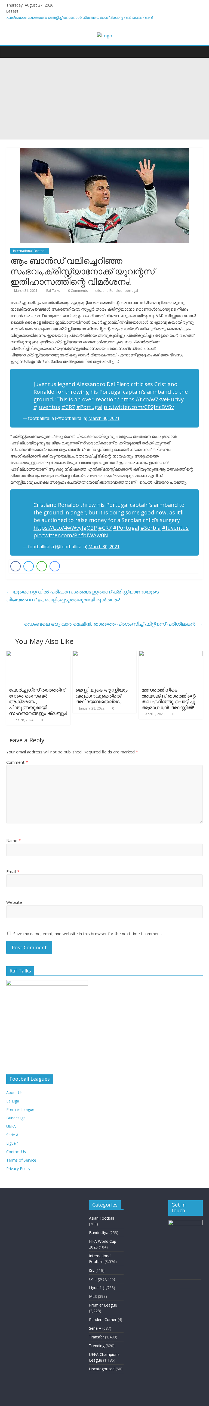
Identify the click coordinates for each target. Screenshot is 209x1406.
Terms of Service (21, 1160)
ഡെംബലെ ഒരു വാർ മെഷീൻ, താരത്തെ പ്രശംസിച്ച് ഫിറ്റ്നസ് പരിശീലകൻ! (113, 623)
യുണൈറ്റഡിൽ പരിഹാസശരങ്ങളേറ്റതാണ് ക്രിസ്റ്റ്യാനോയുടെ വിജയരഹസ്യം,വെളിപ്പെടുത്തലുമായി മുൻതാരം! (82, 595)
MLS (93, 1296)
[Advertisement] (104, 98)
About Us (14, 1092)
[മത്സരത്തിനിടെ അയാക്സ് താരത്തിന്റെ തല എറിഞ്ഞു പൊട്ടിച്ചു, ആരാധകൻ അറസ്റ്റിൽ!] (171, 654)
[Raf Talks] (11, 51)
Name (13, 840)
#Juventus (46, 407)
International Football (29, 251)
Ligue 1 (12, 1143)
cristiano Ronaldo (108, 290)
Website (14, 902)
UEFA (11, 1126)
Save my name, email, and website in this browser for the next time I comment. (87, 933)
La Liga (12, 1101)
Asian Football (101, 1218)
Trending (96, 1345)
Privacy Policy (18, 1168)
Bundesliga (16, 1117)
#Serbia (150, 527)
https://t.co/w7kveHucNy (152, 399)
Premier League (20, 1109)
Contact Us (16, 1151)
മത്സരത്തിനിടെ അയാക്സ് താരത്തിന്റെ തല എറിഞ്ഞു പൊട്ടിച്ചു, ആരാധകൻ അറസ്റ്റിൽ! (169, 698)
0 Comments (77, 290)
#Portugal (89, 407)
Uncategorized (102, 1368)
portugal (131, 290)
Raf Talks (53, 290)
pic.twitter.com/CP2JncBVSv (139, 407)
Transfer (96, 1337)
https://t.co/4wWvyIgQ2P (65, 527)
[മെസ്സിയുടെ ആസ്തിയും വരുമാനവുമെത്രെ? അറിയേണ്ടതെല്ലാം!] (105, 654)
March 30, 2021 (103, 418)
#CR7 (68, 407)
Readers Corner (102, 1319)
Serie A (12, 1134)
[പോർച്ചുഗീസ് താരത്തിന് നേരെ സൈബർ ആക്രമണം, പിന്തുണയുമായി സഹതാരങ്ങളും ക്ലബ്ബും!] (38, 654)
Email (12, 871)
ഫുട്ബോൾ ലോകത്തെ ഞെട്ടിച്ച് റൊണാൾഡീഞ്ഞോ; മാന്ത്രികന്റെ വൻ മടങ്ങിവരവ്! (79, 17)
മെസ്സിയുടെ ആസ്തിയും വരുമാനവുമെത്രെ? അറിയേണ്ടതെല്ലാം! (101, 695)
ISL (91, 1270)
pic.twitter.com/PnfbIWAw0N (70, 535)
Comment (17, 762)
